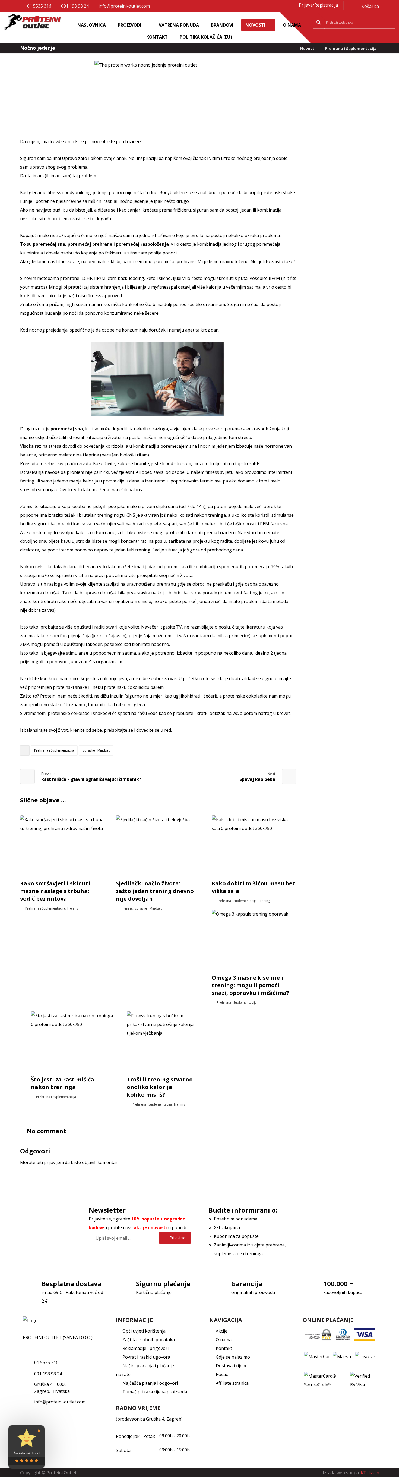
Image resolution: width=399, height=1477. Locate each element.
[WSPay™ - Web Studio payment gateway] (318, 1334)
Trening (72, 908)
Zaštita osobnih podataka (148, 1340)
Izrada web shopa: (341, 1473)
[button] (355, 6)
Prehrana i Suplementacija (54, 750)
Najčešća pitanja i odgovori (150, 1383)
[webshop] (34, 23)
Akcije (221, 1331)
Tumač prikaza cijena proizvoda (154, 1392)
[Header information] (295, 5)
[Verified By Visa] (362, 1380)
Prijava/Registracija (318, 5)
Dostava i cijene (232, 1366)
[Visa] (364, 1334)
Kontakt (224, 1348)
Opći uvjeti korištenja (144, 1331)
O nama (224, 1340)
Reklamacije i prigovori (145, 1348)
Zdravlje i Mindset (96, 750)
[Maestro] (342, 1356)
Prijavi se (177, 1237)
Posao (222, 1374)
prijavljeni (54, 1162)
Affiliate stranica (232, 1383)
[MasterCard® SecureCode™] (326, 1380)
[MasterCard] (317, 1356)
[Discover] (365, 1356)
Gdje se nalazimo (233, 1357)
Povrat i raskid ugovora (146, 1357)
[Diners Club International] (343, 1334)
